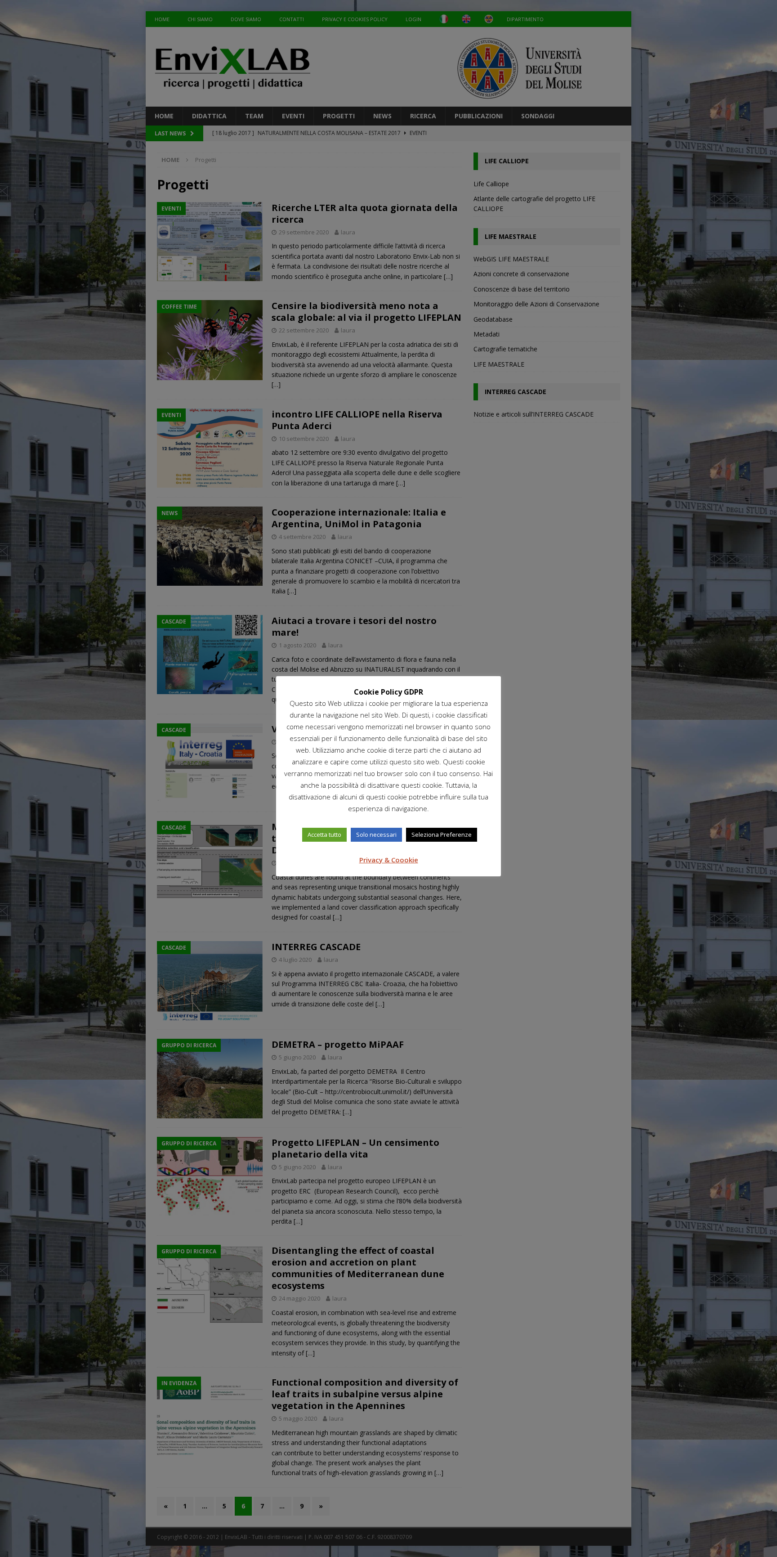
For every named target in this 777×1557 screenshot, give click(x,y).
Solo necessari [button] (376, 834)
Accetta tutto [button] (324, 834)
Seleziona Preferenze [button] (441, 834)
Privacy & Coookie (388, 859)
